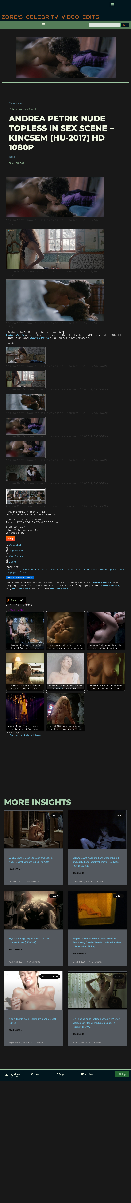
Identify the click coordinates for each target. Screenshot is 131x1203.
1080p (13, 109)
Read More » (15, 869)
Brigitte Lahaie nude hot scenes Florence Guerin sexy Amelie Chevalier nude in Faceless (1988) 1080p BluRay (97, 942)
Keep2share (16, 556)
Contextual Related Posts (26, 735)
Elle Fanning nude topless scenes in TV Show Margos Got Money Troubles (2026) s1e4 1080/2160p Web (96, 1022)
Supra (12, 561)
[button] (112, 4)
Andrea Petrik (27, 109)
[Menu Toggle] (43, 24)
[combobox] (105, 25)
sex (11, 162)
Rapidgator (16, 550)
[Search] (125, 25)
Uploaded (15, 545)
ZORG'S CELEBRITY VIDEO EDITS (50, 17)
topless (19, 162)
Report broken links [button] (19, 577)
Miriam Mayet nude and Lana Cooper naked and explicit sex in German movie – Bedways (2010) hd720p (96, 861)
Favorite (17, 600)
